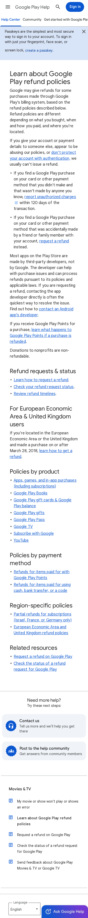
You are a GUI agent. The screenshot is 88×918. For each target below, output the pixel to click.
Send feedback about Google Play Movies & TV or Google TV (45, 865)
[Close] (84, 32)
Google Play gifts (29, 512)
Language (20, 902)
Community (32, 19)
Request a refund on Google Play (43, 656)
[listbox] (24, 908)
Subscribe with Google (34, 533)
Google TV (23, 526)
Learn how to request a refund (41, 380)
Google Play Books (30, 493)
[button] (8, 7)
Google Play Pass (29, 519)
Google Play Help (32, 7)
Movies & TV (20, 789)
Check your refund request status (44, 386)
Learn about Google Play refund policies (44, 821)
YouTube (21, 540)
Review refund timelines (34, 393)
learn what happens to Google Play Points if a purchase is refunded (41, 335)
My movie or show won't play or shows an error (47, 804)
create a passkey (39, 50)
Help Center (10, 19)
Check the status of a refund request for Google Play (47, 848)
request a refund (54, 241)
